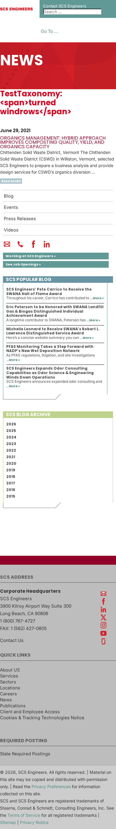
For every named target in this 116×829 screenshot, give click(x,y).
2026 (11, 424)
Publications (13, 705)
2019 (10, 470)
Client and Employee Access (30, 711)
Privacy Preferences (51, 786)
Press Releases (20, 218)
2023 (11, 443)
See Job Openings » (23, 264)
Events (11, 207)
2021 (10, 456)
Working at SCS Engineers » (31, 256)
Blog (8, 196)
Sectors (8, 682)
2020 (11, 463)
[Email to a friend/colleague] (7, 246)
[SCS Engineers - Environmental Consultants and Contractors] (16, 9)
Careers (8, 694)
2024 (11, 437)
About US (10, 670)
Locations (10, 688)
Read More (11, 181)
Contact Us (11, 640)
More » (98, 298)
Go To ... (49, 31)
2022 (11, 450)
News (6, 700)
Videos (11, 230)
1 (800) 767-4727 (17, 621)
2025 (11, 430)
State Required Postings (25, 754)
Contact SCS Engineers (64, 6)
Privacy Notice (34, 822)
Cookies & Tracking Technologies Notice (42, 717)
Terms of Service (23, 815)
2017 (10, 483)
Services (9, 676)
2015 (10, 496)
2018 (10, 476)
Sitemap (8, 822)
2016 (10, 489)
